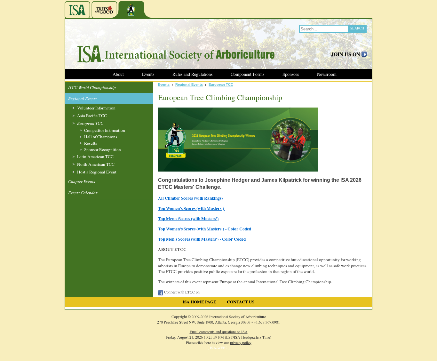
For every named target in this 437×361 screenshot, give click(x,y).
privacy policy (240, 342)
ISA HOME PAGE (199, 302)
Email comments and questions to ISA (219, 331)
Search (357, 28)
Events (148, 74)
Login (5, 357)
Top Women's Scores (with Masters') (191, 208)
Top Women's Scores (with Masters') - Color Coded (204, 229)
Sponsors (290, 74)
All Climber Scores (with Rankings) (190, 198)
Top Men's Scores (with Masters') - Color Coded (202, 239)
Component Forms (247, 74)
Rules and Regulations (192, 74)
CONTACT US (240, 302)
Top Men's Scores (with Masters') (188, 218)
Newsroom (327, 74)
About (118, 74)
